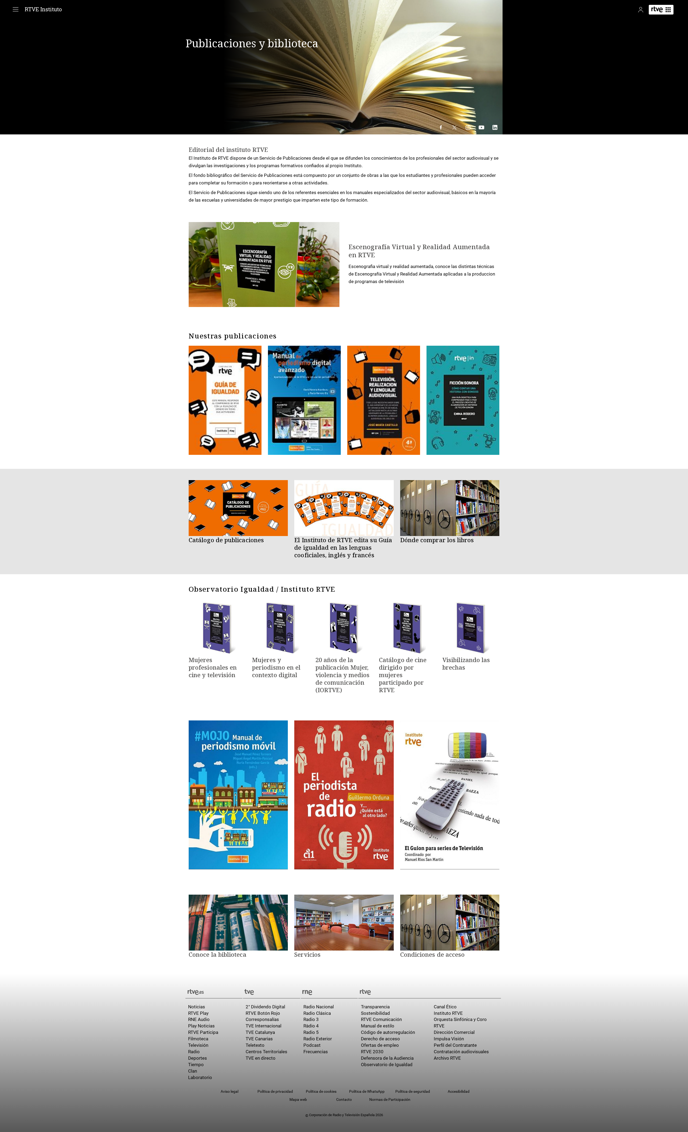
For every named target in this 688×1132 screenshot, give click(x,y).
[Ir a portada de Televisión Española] (271, 991)
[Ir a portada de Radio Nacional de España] (329, 991)
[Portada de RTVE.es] (661, 9)
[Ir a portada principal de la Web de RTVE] (213, 991)
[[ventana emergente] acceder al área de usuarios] (640, 9)
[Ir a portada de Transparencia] (429, 991)
